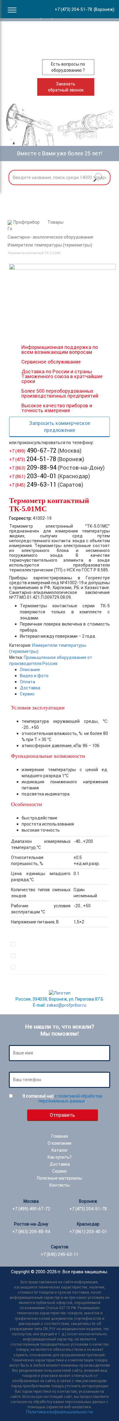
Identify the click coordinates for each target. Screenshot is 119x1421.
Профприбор (26, 222)
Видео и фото (34, 675)
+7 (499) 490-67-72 (31, 1209)
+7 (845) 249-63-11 (59, 1254)
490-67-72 (32, 450)
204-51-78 (32, 459)
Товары (55, 222)
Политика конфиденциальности (59, 1412)
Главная (59, 1136)
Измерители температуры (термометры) (50, 245)
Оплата (27, 682)
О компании (59, 1143)
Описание (30, 669)
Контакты (59, 1185)
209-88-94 (32, 467)
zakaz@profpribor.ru (66, 1005)
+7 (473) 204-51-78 (88, 1209)
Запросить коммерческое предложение (59, 426)
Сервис (27, 694)
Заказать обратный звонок (66, 87)
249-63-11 (32, 484)
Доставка (30, 688)
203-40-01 (32, 476)
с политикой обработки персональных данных (70, 1098)
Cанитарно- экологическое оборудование (50, 237)
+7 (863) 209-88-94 (31, 1231)
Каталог (60, 1150)
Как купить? (60, 1157)
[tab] (65, 670)
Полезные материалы (59, 1178)
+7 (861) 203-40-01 (88, 1231)
